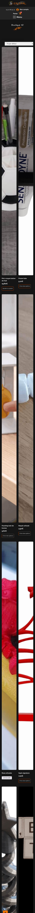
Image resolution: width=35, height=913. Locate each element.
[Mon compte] (17, 10)
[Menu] (14, 17)
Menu (19, 17)
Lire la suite (6, 778)
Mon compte (24, 9)
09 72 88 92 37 (10, 9)
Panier (15, 13)
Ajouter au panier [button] (8, 288)
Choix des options (24, 286)
